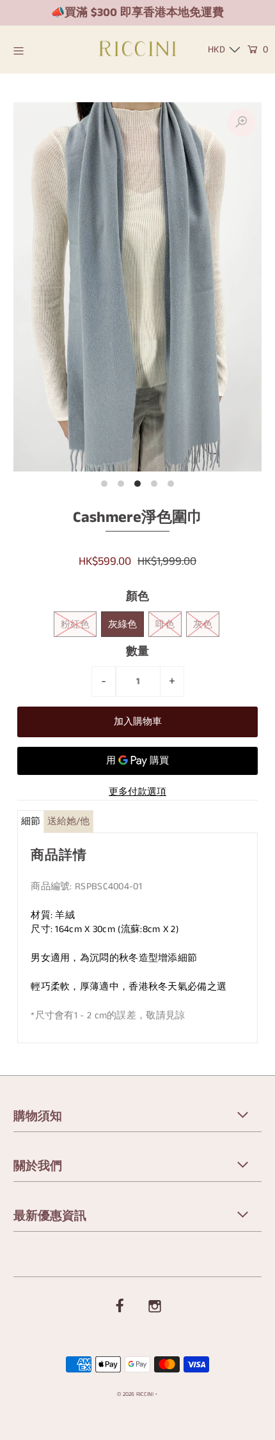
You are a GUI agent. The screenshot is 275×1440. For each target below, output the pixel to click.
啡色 (165, 624)
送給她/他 (68, 821)
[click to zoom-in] (241, 123)
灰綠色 (122, 624)
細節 (30, 821)
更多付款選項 (137, 792)
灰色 (202, 624)
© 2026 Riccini (135, 1394)
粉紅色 (75, 624)
